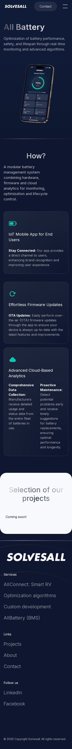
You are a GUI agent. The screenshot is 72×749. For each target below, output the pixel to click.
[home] (16, 6)
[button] (64, 6)
